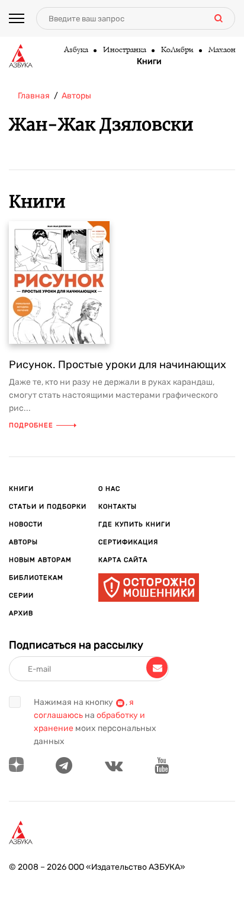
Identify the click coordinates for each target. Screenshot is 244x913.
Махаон (221, 50)
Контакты (117, 506)
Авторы (23, 542)
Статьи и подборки (47, 506)
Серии (21, 595)
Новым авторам (40, 560)
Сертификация (128, 542)
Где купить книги (134, 524)
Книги (149, 62)
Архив (21, 613)
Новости (26, 524)
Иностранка (124, 50)
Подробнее (31, 425)
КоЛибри (176, 50)
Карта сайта (122, 560)
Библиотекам (36, 578)
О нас (109, 489)
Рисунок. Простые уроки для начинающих (117, 364)
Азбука (75, 50)
